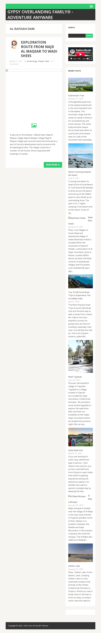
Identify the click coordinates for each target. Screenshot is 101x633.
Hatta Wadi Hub (75, 450)
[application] (80, 54)
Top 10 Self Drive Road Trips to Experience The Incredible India (79, 295)
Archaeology (32, 61)
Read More (52, 164)
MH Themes (43, 625)
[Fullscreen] (90, 58)
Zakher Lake (74, 566)
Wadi (47, 61)
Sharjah (41, 61)
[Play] (71, 58)
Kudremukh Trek (76, 95)
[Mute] (87, 58)
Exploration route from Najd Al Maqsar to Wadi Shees (39, 49)
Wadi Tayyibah (75, 376)
